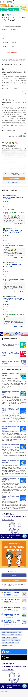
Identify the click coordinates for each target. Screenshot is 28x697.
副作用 (17, 642)
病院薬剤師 (17, 640)
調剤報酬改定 (19, 634)
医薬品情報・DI (5, 634)
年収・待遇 (4, 642)
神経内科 (9, 243)
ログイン (12, 5)
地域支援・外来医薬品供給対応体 (9, 632)
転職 (11, 645)
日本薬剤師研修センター (11, 15)
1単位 (5, 209)
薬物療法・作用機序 (6, 637)
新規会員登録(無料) (14, 178)
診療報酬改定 (5, 645)
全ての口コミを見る (18, 223)
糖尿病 (12, 634)
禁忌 (20, 632)
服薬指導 (15, 637)
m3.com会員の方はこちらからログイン (13, 182)
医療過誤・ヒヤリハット (7, 640)
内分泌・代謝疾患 (11, 209)
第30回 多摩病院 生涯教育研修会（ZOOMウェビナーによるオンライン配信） (13, 300)
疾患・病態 (11, 642)
